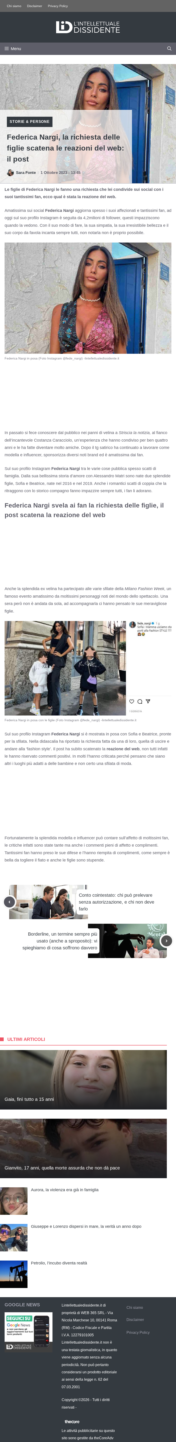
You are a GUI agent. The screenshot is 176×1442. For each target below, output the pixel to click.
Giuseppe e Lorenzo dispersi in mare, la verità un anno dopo (86, 1226)
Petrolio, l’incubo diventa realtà (59, 1263)
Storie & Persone (30, 122)
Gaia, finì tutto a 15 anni (29, 1099)
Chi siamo (14, 6)
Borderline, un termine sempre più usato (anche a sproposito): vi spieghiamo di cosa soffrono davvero (59, 941)
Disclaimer (34, 6)
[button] (169, 49)
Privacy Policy (58, 6)
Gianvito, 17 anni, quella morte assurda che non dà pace (62, 1167)
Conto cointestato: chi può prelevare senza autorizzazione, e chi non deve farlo (116, 902)
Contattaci (85, 1407)
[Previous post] (9, 902)
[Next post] (167, 941)
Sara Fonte (26, 172)
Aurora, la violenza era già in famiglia (65, 1190)
